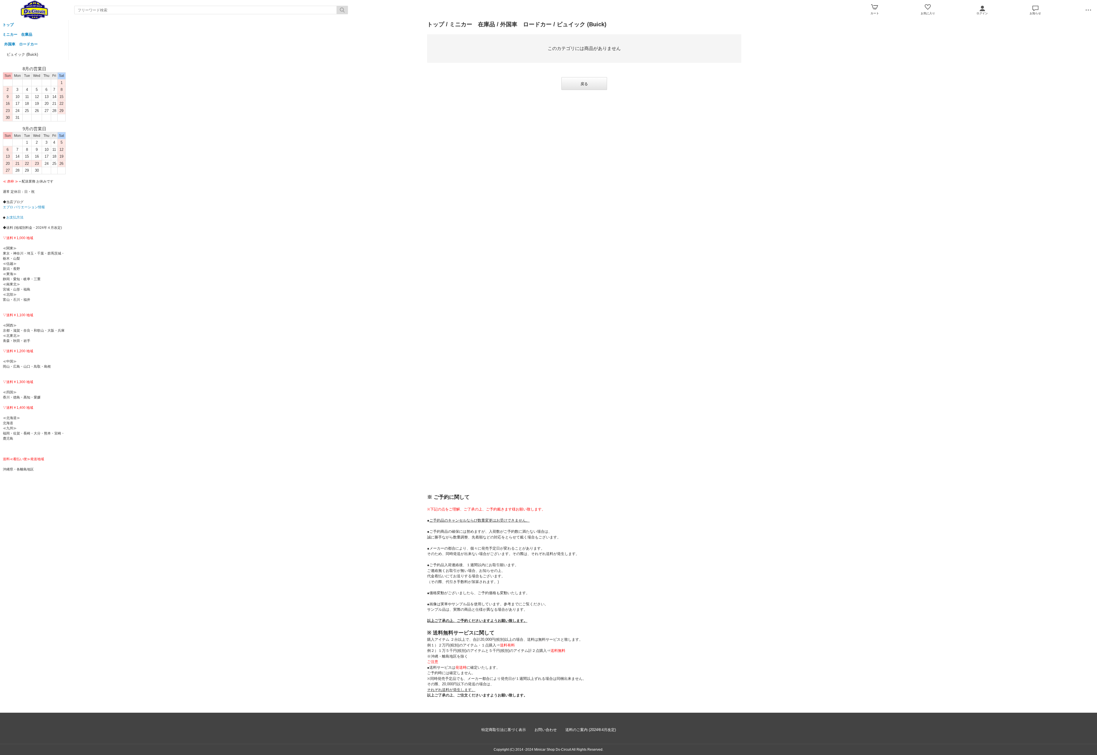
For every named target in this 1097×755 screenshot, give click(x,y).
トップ (8, 25)
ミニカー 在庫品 (17, 34)
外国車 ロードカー (21, 44)
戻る (584, 84)
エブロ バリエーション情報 (24, 207)
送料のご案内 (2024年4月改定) (590, 730)
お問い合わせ (546, 730)
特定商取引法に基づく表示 (503, 730)
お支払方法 (14, 217)
